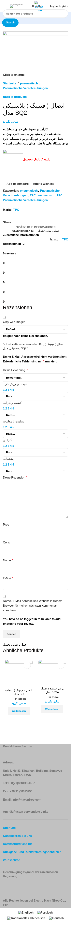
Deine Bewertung (15, 370)
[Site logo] (40, 5)
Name (8, 560)
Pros (6, 524)
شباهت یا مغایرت (13, 421)
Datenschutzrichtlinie (17, 843)
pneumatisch (29, 83)
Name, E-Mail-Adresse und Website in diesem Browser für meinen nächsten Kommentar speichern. (33, 605)
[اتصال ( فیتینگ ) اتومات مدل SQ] (19, 673)
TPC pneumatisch (42, 195)
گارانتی (7, 440)
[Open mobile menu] (4, 6)
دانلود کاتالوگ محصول (36, 159)
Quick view (24, 720)
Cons (6, 542)
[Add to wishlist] (27, 665)
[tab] (35, 227)
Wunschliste (11, 860)
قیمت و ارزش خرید (15, 384)
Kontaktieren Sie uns (17, 835)
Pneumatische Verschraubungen (25, 88)
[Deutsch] (20, 6)
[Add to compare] (13, 720)
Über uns (9, 827)
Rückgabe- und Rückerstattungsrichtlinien (32, 852)
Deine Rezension (15, 477)
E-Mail (8, 578)
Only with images (14, 321)
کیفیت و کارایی (12, 402)
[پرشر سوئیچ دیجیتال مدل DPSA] (52, 673)
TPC (16, 209)
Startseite (9, 83)
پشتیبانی (8, 458)
